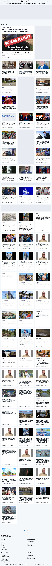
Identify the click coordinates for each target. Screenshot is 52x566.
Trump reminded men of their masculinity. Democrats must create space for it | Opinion (42, 107)
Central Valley (6, 27)
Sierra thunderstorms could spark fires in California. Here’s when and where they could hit (43, 341)
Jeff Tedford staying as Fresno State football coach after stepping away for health (8, 498)
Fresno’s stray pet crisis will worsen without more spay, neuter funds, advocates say (8, 89)
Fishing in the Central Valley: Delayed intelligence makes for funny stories (42, 245)
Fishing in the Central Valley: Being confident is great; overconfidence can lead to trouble (42, 264)
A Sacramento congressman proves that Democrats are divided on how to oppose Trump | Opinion (25, 178)
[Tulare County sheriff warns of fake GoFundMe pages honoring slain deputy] (17, 42)
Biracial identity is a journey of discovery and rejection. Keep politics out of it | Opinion (8, 276)
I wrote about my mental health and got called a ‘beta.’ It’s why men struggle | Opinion (42, 124)
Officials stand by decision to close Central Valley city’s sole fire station (8, 72)
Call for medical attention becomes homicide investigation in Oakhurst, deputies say (8, 400)
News (7, 3)
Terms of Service (45, 564)
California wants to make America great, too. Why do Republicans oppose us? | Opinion (9, 159)
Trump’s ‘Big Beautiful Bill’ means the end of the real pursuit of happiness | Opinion (26, 124)
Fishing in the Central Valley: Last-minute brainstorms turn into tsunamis (26, 421)
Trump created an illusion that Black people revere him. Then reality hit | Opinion (8, 245)
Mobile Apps (30, 555)
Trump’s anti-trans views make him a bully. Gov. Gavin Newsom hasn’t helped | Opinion (42, 142)
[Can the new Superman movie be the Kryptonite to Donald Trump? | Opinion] (9, 117)
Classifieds (38, 3)
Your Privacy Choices (36, 564)
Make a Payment (30, 545)
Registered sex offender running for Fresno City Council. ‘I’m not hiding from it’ (25, 72)
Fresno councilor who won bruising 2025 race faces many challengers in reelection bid (42, 72)
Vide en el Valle (26, 3)
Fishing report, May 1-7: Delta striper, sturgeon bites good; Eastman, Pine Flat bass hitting (42, 421)
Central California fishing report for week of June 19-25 (8, 340)
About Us (3, 541)
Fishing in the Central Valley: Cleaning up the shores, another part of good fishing (25, 285)
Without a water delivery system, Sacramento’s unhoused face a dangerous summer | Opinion (43, 285)
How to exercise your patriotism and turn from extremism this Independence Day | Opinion (25, 323)
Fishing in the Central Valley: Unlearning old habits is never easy (25, 460)
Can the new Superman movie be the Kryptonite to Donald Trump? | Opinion (9, 124)
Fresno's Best (43, 3)
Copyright (6, 564)
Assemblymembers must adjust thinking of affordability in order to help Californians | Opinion (42, 198)
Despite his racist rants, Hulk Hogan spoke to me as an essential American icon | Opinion (9, 107)
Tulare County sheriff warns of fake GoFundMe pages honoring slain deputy (16, 30)
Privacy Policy (20, 564)
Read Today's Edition (32, 554)
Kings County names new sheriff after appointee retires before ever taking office (42, 89)
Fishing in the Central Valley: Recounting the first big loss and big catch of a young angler (42, 381)
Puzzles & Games (31, 558)
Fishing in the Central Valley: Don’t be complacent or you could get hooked (9, 439)
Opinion (16, 3)
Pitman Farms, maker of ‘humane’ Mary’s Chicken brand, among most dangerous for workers (43, 159)
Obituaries (34, 3)
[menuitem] (1, 3)
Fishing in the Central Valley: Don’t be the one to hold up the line (43, 479)
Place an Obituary (4, 559)
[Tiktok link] (6, 549)
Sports (13, 3)
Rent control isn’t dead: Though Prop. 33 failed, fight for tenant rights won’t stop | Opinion (8, 225)
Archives (2, 545)
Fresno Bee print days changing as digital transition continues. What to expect (9, 323)
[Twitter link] (2, 549)
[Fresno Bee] (26, 1)
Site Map (2, 542)
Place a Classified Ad (5, 556)
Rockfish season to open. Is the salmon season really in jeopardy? (43, 498)
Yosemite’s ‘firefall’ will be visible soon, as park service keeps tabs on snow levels (26, 479)
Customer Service (30, 541)
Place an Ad (3, 555)
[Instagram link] (5, 549)
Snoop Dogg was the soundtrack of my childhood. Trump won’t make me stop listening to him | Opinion (25, 199)
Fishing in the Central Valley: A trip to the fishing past (8, 381)
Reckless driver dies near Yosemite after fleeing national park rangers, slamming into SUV (8, 361)
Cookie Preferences (28, 564)
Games (30, 3)
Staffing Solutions (4, 560)
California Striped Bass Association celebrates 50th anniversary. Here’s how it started (9, 412)
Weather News (38, 338)
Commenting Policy (13, 564)
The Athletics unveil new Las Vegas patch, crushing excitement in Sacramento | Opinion (8, 178)
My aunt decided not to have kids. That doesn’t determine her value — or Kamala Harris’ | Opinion (26, 245)
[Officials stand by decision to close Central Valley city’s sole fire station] (9, 65)
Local (3, 87)
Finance (10, 3)
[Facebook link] (1, 549)
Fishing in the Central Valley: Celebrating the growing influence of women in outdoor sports (42, 314)
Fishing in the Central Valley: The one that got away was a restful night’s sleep (42, 303)
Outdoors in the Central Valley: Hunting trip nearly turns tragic (25, 361)
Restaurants (20, 3)
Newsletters (30, 557)
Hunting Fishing (39, 243)
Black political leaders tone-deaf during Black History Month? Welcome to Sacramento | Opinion (8, 199)
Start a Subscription (31, 542)
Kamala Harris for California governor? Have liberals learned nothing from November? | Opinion (42, 178)
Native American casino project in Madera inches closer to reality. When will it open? (9, 480)
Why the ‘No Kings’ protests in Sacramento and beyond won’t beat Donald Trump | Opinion (8, 142)
